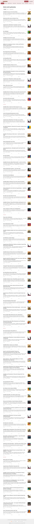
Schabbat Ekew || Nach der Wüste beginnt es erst (12, 106)
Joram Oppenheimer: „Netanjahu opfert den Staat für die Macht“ (14, 149)
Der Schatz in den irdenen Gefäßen (10, 388)
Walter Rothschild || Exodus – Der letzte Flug (11, 168)
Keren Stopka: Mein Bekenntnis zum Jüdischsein (12, 314)
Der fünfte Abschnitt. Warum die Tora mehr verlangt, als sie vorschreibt (15, 127)
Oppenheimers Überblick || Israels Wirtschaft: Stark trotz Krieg (14, 293)
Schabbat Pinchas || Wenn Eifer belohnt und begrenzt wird (14, 202)
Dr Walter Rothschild (10, 75)
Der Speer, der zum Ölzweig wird (9, 195)
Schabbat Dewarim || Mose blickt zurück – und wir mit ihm (14, 162)
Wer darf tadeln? (6, 155)
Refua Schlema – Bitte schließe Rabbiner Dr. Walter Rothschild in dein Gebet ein (13, 359)
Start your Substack (14, 521)
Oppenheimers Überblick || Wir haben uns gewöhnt (13, 119)
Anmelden (31, 1)
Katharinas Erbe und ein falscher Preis (10, 18)
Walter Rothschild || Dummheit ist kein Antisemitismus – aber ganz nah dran (14, 72)
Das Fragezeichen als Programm (9, 51)
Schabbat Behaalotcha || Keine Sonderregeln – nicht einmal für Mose (14, 308)
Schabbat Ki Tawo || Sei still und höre (10, 11)
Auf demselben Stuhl (7, 58)
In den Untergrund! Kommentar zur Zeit (11, 113)
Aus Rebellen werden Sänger (8, 237)
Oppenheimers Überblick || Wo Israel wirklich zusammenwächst (12, 416)
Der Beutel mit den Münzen (8, 175)
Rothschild (14, 3)
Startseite (2, 3)
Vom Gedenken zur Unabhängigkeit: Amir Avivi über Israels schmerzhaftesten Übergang (13, 481)
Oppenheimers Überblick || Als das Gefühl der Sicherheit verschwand (14, 338)
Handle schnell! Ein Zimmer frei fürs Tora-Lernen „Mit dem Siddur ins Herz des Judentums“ (14, 259)
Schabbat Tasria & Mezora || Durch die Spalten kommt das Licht (14, 496)
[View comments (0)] (11, 29)
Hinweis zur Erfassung (23, 519)
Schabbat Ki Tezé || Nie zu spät (9, 37)
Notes (6, 3)
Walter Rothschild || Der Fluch (9, 141)
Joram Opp (8, 248)
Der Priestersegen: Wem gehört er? (10, 330)
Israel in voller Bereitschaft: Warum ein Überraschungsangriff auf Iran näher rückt (11, 352)
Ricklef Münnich (9, 21)
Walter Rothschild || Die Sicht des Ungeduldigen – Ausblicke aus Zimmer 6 (15, 189)
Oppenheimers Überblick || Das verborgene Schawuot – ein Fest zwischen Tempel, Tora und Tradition (14, 367)
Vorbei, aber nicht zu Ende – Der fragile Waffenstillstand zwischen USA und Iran (14, 503)
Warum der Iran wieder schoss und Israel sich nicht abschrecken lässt (13, 286)
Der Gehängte (5, 31)
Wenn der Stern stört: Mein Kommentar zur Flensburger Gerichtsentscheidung (14, 322)
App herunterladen (20, 521)
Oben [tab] (8, 9)
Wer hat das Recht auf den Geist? (9, 300)
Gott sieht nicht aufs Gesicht (8, 98)
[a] (29, 13)
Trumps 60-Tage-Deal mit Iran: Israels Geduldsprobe (13, 265)
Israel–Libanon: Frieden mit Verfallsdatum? (11, 208)
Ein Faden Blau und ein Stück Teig (10, 272)
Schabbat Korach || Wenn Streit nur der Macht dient (13, 251)
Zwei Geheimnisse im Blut (8, 223)
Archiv (23, 3)
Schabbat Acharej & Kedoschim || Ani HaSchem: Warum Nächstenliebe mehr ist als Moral (13, 473)
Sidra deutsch (19, 3)
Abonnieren (26, 1)
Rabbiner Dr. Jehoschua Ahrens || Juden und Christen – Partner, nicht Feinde (13, 45)
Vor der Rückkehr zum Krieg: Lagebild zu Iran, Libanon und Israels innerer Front (14, 408)
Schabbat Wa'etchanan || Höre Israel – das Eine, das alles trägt (14, 134)
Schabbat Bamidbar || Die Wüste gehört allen (11, 394)
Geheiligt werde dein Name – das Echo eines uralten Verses (14, 443)
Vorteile (30, 3)
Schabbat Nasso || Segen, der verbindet (10, 344)
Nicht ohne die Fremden (8, 459)
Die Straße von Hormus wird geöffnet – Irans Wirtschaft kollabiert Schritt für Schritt (14, 436)
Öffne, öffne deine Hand (8, 85)
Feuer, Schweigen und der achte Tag (10, 510)
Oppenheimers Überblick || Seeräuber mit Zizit (12, 24)
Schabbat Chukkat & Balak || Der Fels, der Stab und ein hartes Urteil (14, 231)
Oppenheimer (10, 3)
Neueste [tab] (5, 9)
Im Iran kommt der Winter (8, 381)
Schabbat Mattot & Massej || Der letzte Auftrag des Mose (13, 181)
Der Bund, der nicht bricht (8, 422)
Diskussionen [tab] (11, 9)
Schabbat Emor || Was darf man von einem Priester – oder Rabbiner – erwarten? (14, 451)
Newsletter (26, 3)
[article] (17, 14)
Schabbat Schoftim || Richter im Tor (10, 64)
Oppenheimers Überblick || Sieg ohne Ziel (11, 466)
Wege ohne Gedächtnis (7, 217)
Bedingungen (19, 519)
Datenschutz (15, 519)
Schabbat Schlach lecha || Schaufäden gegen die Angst (13, 278)
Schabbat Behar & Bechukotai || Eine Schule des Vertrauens (14, 429)
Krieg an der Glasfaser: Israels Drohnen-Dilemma (12, 401)
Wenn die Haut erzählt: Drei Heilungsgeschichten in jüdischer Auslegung (13, 488)
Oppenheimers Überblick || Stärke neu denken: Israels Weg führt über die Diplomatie (14, 245)
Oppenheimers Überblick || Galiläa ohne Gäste (12, 78)
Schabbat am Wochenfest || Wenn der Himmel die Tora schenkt (13, 375)
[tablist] (8, 9)
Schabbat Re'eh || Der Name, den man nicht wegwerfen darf (14, 91)
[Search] (30, 9)
